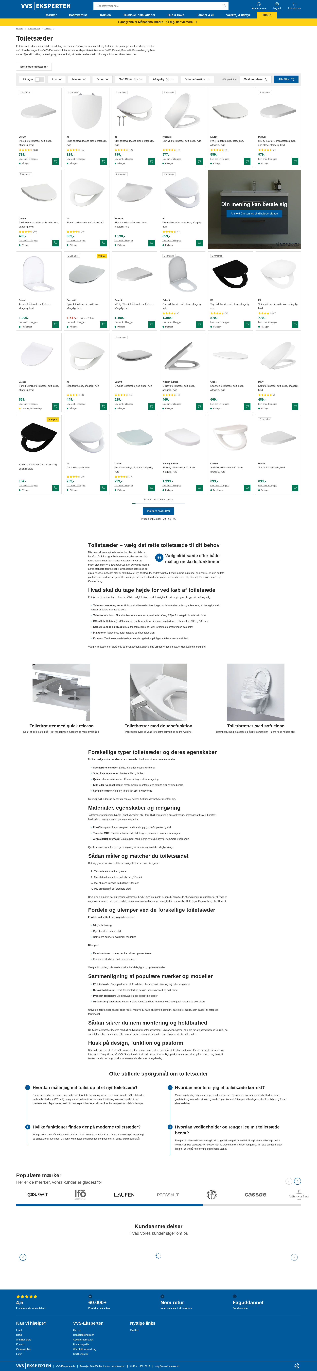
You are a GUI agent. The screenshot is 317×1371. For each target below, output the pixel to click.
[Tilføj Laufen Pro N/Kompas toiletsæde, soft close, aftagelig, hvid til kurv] (55, 243)
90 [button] (174, 518)
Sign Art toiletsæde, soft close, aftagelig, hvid (131, 224)
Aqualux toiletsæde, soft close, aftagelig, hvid (226, 469)
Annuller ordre (23, 1339)
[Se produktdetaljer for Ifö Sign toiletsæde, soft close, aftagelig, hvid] (134, 110)
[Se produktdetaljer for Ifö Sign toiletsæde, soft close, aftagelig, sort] (230, 274)
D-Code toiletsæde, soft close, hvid (133, 385)
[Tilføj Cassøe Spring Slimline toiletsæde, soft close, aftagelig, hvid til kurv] (55, 406)
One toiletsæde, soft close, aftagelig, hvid (181, 306)
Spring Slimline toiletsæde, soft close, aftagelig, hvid (39, 387)
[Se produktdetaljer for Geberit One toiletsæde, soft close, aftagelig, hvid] (182, 274)
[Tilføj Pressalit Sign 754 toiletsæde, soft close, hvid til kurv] (199, 161)
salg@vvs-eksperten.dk (167, 1366)
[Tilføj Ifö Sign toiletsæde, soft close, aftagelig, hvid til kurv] (151, 161)
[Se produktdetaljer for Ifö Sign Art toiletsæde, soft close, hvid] (86, 192)
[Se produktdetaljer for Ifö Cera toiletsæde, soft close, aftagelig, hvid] (182, 192)
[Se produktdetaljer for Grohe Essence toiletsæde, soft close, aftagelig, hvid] (230, 355)
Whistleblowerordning (84, 1349)
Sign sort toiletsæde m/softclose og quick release (38, 466)
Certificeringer (80, 1354)
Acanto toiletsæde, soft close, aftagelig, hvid (35, 306)
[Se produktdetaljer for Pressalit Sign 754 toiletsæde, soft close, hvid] (182, 110)
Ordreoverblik (23, 1349)
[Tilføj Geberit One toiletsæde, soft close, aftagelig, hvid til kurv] (199, 324)
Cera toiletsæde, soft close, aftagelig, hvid (182, 224)
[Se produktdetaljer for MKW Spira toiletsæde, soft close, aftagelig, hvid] (278, 355)
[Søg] (224, 6)
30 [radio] (164, 518)
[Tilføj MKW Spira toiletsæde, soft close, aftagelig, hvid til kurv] (295, 406)
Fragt (19, 1330)
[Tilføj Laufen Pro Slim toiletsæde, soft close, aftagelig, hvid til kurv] (247, 161)
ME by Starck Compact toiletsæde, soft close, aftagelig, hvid (277, 142)
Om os (77, 1330)
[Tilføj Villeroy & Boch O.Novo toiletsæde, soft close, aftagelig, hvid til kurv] (199, 406)
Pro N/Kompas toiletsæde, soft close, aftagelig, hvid (39, 224)
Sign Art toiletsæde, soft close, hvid (85, 222)
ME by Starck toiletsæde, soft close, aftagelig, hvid (134, 306)
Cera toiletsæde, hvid (78, 467)
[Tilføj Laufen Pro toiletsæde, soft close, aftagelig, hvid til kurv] (151, 488)
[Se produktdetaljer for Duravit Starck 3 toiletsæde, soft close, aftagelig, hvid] (38, 110)
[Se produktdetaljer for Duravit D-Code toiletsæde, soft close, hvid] (134, 355)
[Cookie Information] (296, 1366)
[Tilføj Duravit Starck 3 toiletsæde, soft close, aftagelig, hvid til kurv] (55, 161)
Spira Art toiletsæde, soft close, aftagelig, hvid (83, 306)
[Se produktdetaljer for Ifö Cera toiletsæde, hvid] (86, 437)
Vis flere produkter (158, 511)
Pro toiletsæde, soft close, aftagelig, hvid (134, 469)
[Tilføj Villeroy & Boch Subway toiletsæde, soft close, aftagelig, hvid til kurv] (199, 488)
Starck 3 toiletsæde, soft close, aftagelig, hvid (35, 142)
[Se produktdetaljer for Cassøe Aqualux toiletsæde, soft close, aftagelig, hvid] (230, 437)
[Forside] (45, 6)
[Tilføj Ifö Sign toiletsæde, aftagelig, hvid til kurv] (103, 406)
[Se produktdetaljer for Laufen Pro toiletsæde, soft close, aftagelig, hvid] (134, 437)
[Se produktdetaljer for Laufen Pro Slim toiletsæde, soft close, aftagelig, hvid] (230, 110)
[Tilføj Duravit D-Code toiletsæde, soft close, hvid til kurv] (151, 406)
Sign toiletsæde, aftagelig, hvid (83, 385)
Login (19, 1354)
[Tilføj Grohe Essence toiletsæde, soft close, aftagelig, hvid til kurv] (247, 406)
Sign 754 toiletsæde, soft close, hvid (181, 140)
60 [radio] (169, 518)
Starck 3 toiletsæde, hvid (271, 467)
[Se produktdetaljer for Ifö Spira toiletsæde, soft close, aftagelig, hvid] (86, 110)
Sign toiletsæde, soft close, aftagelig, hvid (134, 142)
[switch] (39, 79)
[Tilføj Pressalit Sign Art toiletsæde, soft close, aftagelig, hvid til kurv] (151, 243)
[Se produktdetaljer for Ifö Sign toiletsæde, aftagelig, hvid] (86, 355)
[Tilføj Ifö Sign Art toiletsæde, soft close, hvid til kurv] (103, 243)
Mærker (51, 15)
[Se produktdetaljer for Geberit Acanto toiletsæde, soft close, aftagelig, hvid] (38, 274)
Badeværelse (78, 15)
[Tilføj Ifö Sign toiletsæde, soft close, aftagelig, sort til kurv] (247, 324)
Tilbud (266, 15)
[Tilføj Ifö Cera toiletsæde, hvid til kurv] (103, 488)
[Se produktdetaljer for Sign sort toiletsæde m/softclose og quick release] (38, 437)
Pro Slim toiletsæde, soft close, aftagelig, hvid (227, 142)
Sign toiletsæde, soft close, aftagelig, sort (229, 306)
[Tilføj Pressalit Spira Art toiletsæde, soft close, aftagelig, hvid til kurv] (103, 324)
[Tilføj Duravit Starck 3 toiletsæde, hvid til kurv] (295, 488)
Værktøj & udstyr (238, 15)
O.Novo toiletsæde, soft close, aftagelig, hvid (178, 387)
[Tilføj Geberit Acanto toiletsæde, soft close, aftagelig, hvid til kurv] (55, 324)
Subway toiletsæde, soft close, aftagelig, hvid (178, 469)
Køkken (105, 15)
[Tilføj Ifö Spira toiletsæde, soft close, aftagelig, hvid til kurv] (103, 161)
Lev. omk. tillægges (28, 159)
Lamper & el (205, 15)
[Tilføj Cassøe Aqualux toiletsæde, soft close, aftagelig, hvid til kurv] (247, 488)
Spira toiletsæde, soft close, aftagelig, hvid (87, 142)
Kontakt (20, 1344)
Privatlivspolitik (81, 1344)
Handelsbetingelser (83, 1334)
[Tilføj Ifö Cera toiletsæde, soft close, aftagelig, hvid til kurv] (199, 243)
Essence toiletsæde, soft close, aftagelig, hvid (227, 387)
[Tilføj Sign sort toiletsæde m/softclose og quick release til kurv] (55, 488)
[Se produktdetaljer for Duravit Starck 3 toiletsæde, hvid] (278, 437)
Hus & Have (176, 15)
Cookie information (83, 1339)
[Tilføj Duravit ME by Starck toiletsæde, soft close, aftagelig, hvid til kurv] (151, 324)
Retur (19, 1334)
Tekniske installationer (139, 15)
